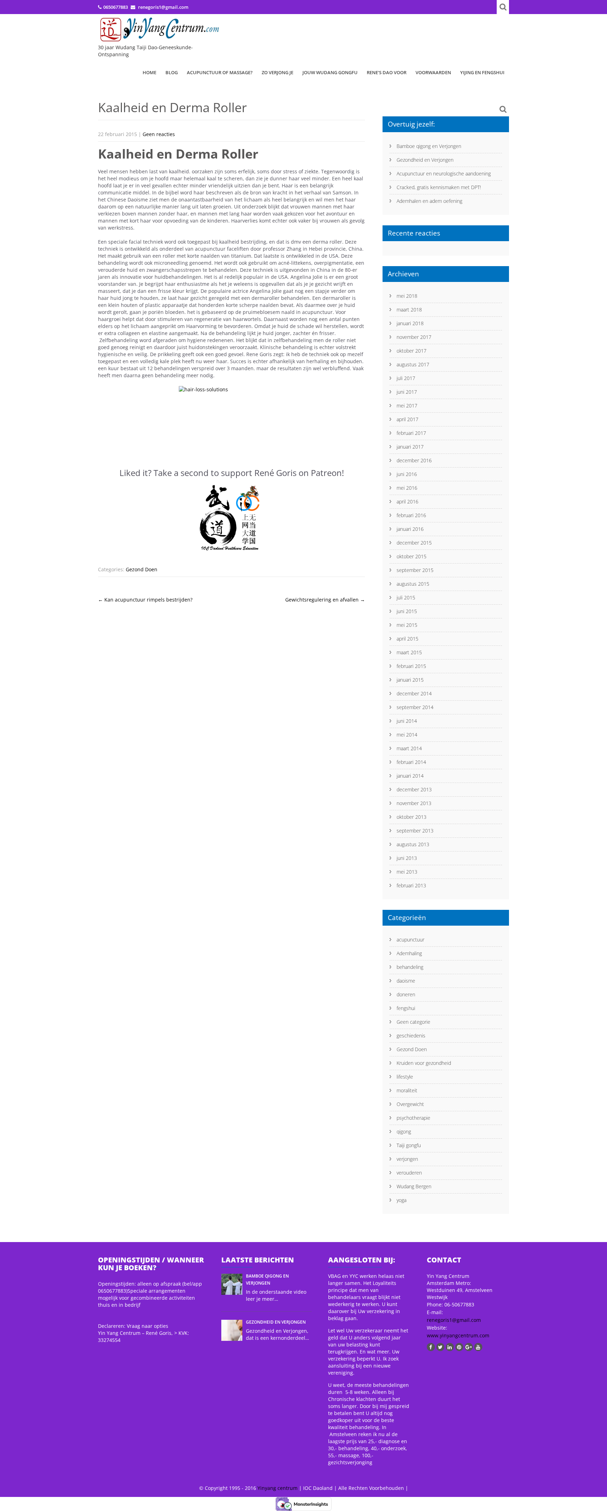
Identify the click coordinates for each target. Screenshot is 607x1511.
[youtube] (478, 1347)
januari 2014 (410, 775)
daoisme (406, 980)
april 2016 (407, 501)
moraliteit (407, 1090)
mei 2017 (407, 405)
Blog (171, 72)
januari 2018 (410, 323)
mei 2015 (407, 625)
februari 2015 (411, 666)
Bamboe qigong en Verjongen (429, 146)
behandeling (410, 967)
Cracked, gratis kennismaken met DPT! (439, 187)
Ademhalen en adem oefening (429, 201)
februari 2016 (411, 515)
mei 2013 (407, 871)
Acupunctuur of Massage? (220, 72)
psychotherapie (413, 1117)
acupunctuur (410, 939)
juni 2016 (407, 474)
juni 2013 (407, 858)
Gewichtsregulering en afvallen (325, 599)
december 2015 (414, 542)
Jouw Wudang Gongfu (330, 72)
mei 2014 (407, 734)
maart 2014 (409, 748)
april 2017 (407, 419)
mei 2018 (407, 295)
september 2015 (415, 570)
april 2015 (407, 638)
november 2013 (414, 803)
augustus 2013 (413, 844)
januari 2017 (410, 446)
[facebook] (431, 1347)
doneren (406, 994)
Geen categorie (413, 1021)
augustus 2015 (413, 583)
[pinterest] (459, 1347)
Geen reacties (159, 134)
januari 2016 (410, 529)
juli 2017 (406, 378)
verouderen (409, 1172)
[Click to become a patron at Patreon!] (231, 517)
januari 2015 (410, 679)
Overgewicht (410, 1104)
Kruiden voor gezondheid (424, 1063)
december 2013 (414, 789)
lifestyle (405, 1076)
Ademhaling (409, 953)
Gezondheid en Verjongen (425, 159)
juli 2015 (406, 597)
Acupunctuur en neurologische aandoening (444, 173)
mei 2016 (407, 487)
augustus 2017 (413, 364)
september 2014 (415, 707)
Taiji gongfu (409, 1145)
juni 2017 (407, 391)
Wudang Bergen (414, 1186)
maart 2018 (409, 309)
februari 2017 (411, 433)
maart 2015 (409, 652)
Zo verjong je (277, 72)
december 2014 (414, 693)
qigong (404, 1131)
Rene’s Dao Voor (386, 72)
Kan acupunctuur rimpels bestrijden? (145, 599)
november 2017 (414, 337)
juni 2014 (407, 721)
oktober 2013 (411, 817)
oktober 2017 (411, 350)
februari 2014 (411, 762)
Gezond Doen (141, 569)
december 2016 (414, 460)
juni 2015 (407, 611)
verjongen (407, 1159)
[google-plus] (469, 1347)
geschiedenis (411, 1035)
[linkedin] (450, 1347)
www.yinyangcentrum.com (458, 1335)
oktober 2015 (411, 556)
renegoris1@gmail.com (454, 1320)
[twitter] (440, 1347)
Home (149, 72)
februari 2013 (411, 885)
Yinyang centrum (277, 1488)
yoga (401, 1200)
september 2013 (415, 830)
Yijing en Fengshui (482, 72)
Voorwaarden (433, 72)
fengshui (406, 1008)
